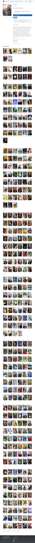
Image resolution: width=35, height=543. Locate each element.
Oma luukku (8, 1)
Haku (20, 1)
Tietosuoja (14, 537)
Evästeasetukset (15, 539)
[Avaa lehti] (5, 51)
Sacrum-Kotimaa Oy (18, 43)
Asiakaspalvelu (5, 538)
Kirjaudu (26, 1)
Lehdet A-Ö (12, 1)
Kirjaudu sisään (28, 20)
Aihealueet (17, 1)
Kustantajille (15, 538)
